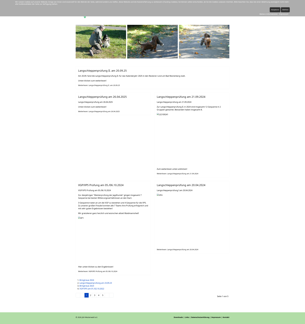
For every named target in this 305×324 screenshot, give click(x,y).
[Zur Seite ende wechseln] (111, 295)
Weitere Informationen (268, 14)
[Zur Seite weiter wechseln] (107, 295)
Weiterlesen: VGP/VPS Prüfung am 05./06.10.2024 (97, 271)
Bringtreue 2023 (86, 285)
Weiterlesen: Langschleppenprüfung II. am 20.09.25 (99, 85)
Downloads (178, 317)
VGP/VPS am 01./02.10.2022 (91, 288)
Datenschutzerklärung (200, 317)
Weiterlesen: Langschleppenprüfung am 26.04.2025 (99, 111)
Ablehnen (285, 10)
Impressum (216, 317)
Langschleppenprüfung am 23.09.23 (95, 283)
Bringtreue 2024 (86, 280)
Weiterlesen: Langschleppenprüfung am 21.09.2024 (177, 173)
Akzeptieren (275, 10)
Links (187, 317)
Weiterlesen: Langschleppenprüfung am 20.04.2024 (177, 249)
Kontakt (226, 317)
